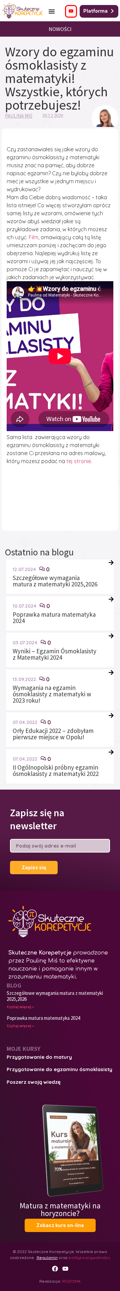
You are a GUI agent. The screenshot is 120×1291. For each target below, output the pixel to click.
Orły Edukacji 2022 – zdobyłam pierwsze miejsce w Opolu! (53, 734)
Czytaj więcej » (20, 1006)
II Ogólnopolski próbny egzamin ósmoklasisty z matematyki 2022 (56, 770)
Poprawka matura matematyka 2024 (54, 617)
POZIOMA (71, 1281)
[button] (52, 11)
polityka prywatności (89, 1257)
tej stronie (78, 461)
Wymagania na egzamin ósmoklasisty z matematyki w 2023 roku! (52, 694)
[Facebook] (55, 1269)
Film (33, 237)
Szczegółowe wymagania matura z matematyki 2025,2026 (55, 581)
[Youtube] (65, 1269)
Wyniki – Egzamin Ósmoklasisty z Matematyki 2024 (54, 654)
